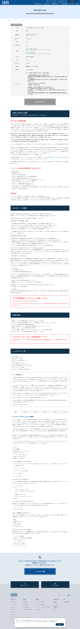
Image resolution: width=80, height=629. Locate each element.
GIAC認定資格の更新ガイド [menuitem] (27, 609)
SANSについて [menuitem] (13, 599)
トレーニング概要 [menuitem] (14, 604)
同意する (59, 624)
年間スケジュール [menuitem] (14, 606)
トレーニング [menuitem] (13, 601)
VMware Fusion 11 (59, 157)
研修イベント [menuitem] (13, 609)
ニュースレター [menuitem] (56, 604)
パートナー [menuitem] (56, 609)
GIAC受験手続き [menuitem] (25, 604)
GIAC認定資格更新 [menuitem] (26, 606)
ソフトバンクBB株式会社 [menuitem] (40, 604)
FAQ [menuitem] (64, 599)
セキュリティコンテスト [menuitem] (15, 617)
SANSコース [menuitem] (13, 611)
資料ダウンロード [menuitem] (57, 599)
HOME (8, 20)
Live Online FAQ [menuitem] (66, 601)
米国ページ (20, 199)
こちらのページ (42, 151)
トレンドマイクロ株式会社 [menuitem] (40, 601)
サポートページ (40, 152)
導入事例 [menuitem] (37, 599)
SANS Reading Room (36, 303)
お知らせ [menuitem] (55, 601)
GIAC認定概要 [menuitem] (25, 601)
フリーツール (26, 151)
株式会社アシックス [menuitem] (39, 609)
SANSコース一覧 (12, 20)
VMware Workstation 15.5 (49, 157)
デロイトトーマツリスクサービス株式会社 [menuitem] (43, 606)
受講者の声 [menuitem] (56, 606)
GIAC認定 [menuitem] (24, 599)
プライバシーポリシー (23, 621)
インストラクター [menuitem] (14, 614)
